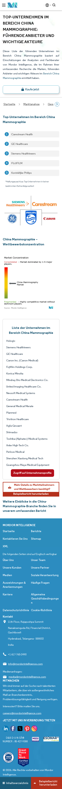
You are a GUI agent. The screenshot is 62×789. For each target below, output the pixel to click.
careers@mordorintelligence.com (22, 713)
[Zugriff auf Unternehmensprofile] (32, 473)
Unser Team (38, 560)
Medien (7, 575)
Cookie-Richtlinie (41, 610)
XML (5, 546)
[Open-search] (54, 5)
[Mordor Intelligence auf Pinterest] (27, 729)
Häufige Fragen (40, 582)
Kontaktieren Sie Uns (15, 538)
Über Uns (8, 560)
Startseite (9, 531)
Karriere (8, 594)
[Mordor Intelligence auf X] (20, 729)
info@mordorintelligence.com (25, 663)
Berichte (36, 531)
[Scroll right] (57, 104)
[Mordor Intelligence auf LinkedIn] (6, 729)
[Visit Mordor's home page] (13, 5)
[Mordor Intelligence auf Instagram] (34, 729)
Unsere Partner (40, 567)
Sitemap (36, 538)
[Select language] (47, 5)
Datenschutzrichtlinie (16, 610)
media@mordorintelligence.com (27, 676)
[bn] (31, 89)
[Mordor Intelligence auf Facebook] (13, 729)
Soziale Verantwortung (45, 575)
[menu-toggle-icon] (4, 5)
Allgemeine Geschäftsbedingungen (45, 598)
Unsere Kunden (12, 567)
